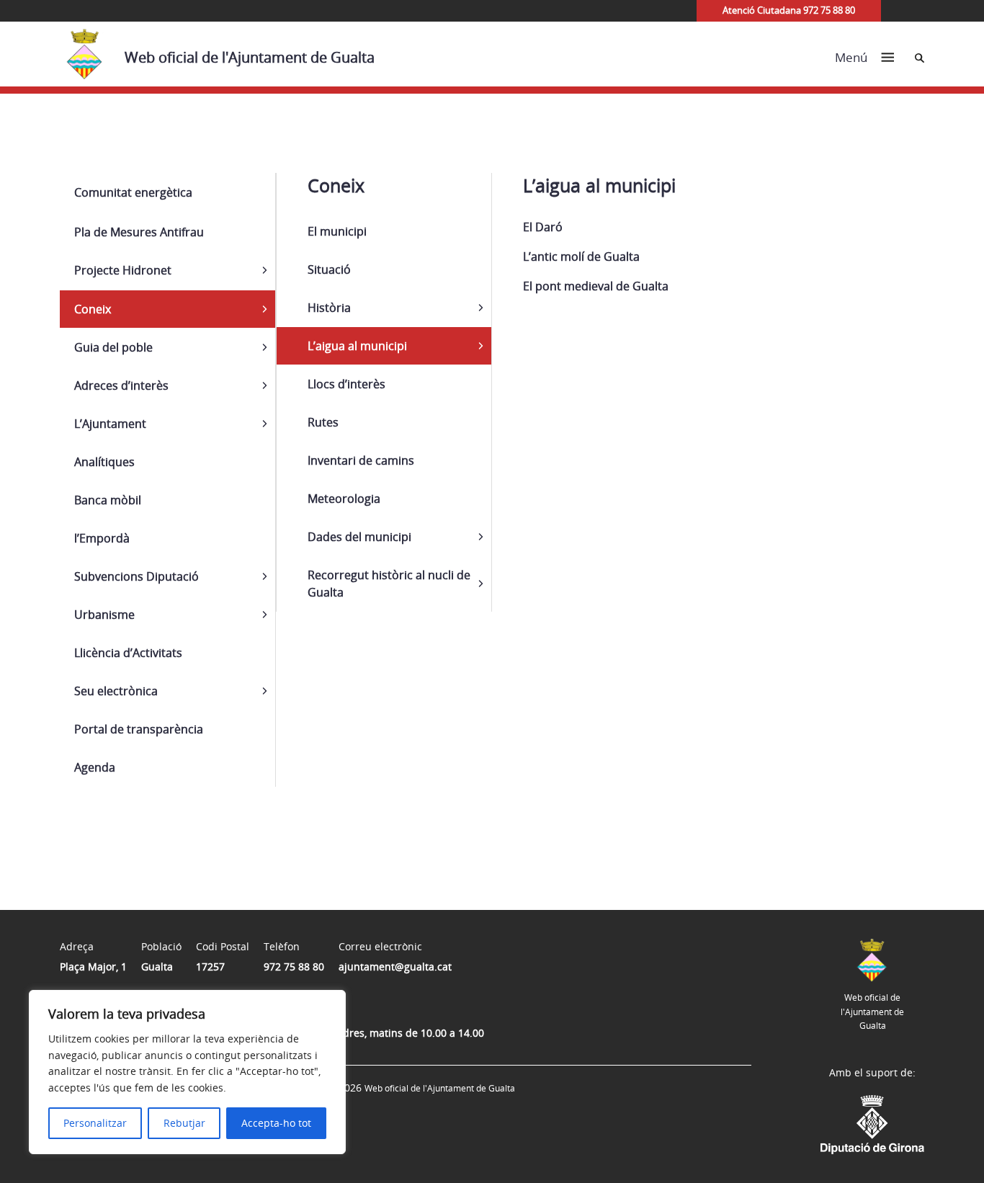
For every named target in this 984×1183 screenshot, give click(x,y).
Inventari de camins (361, 460)
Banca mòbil (107, 500)
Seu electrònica (116, 691)
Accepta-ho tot (276, 1123)
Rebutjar (184, 1123)
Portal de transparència (138, 729)
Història (329, 308)
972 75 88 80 (294, 966)
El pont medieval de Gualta (595, 286)
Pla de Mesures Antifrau (139, 232)
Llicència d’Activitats (128, 653)
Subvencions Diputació (136, 576)
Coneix (92, 309)
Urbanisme (104, 614)
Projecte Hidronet (122, 270)
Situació (329, 269)
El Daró (543, 227)
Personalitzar (95, 1123)
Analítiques (104, 462)
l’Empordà (102, 538)
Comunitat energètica (133, 192)
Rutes (323, 422)
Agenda (94, 767)
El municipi (337, 231)
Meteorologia (344, 498)
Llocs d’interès (346, 384)
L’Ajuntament (110, 424)
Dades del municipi (359, 537)
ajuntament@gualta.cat (395, 966)
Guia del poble (113, 347)
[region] (187, 1072)
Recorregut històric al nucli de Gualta (389, 583)
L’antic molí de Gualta (581, 256)
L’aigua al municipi (357, 346)
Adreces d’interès (121, 385)
